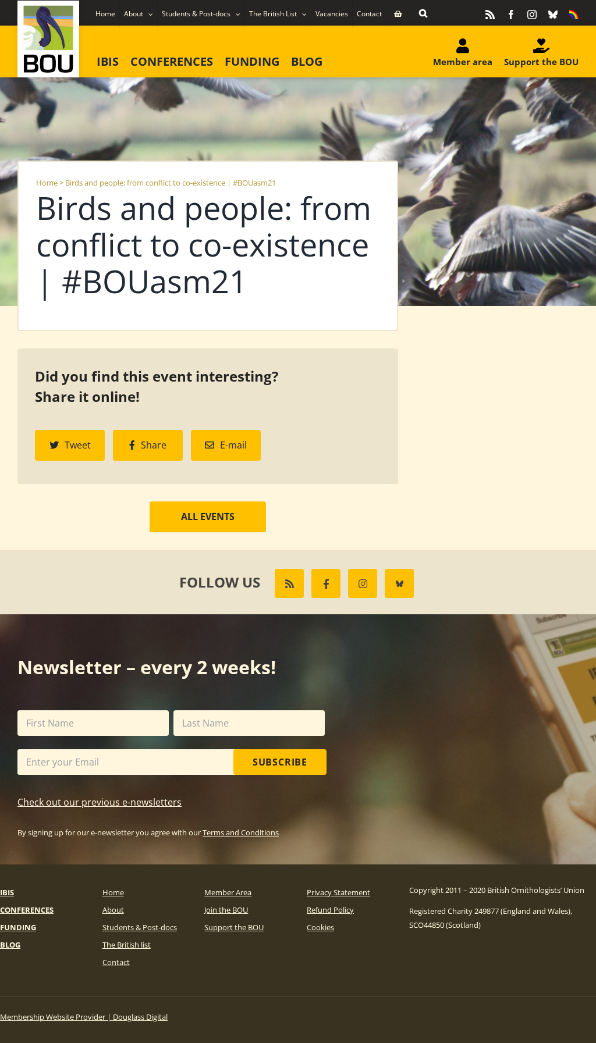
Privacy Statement (338, 892)
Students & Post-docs (139, 927)
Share (153, 445)
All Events (208, 516)
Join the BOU (226, 910)
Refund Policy (330, 910)
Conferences (27, 910)
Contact (116, 962)
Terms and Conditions (241, 832)
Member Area (227, 892)
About (113, 910)
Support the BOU (234, 927)
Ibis (7, 892)
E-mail (233, 445)
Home (47, 182)
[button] (423, 12)
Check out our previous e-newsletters (99, 802)
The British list (126, 944)
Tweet (78, 445)
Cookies (320, 927)
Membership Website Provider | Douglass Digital (84, 1017)
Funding (18, 927)
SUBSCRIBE (280, 762)
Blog (10, 944)
